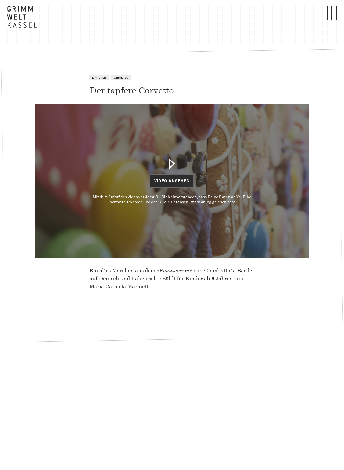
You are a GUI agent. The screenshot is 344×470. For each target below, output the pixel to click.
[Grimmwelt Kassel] (23, 18)
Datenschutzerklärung (191, 202)
